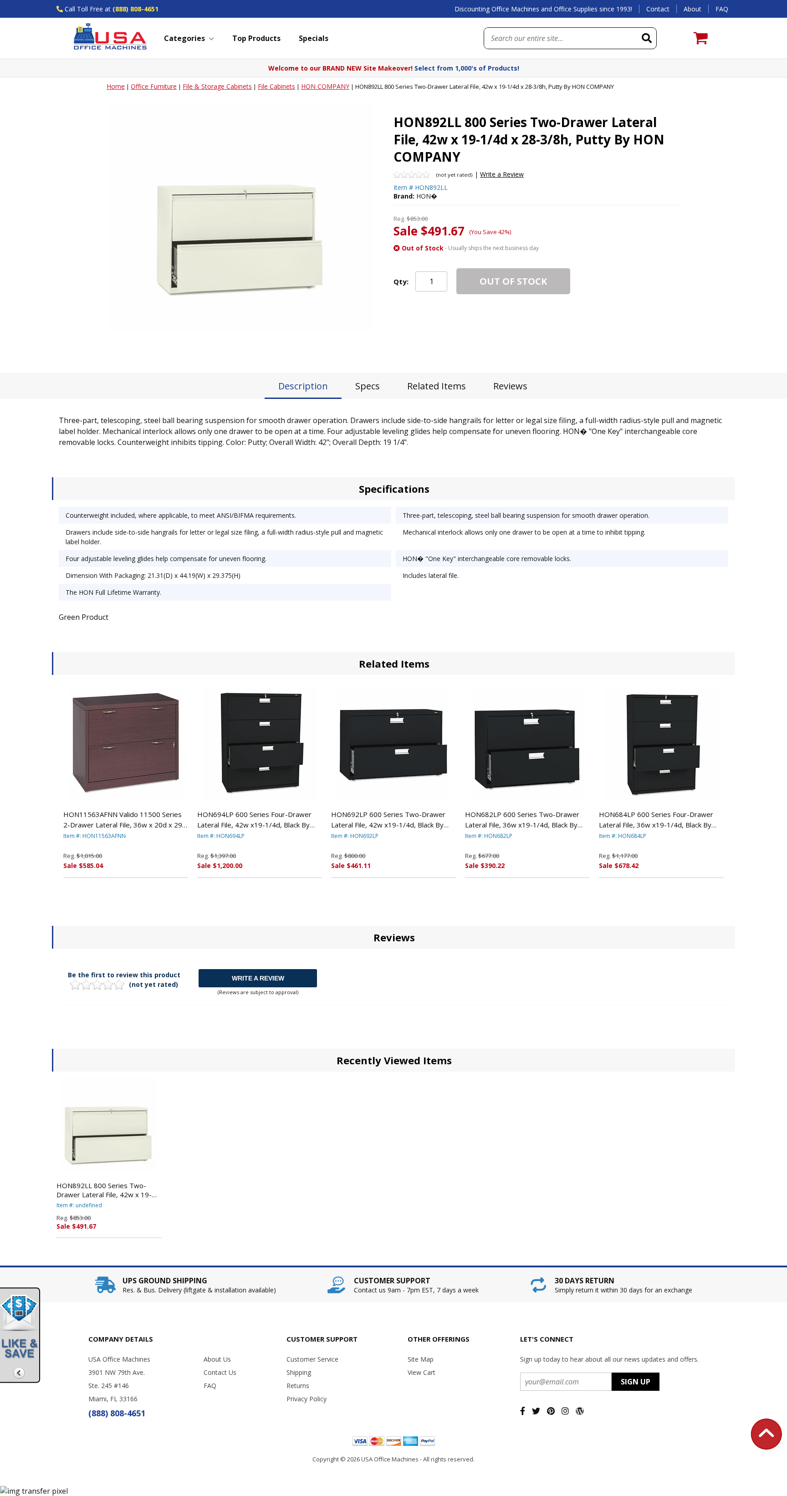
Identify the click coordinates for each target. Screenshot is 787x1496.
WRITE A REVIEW (258, 978)
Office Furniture (154, 86)
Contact (657, 9)
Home (116, 86)
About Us (217, 1359)
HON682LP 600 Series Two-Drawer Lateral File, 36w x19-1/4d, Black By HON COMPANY (522, 820)
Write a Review (502, 174)
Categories (184, 38)
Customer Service (312, 1359)
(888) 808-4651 (135, 9)
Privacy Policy (306, 1398)
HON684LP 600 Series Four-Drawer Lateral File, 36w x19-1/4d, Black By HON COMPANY (656, 820)
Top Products (256, 38)
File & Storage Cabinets (217, 86)
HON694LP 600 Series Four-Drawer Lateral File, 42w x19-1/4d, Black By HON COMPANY (254, 820)
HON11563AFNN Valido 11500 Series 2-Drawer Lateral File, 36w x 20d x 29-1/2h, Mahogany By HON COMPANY (124, 820)
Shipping (298, 1372)
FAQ (721, 9)
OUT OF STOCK (513, 281)
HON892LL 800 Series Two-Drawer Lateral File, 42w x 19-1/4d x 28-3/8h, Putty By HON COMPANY (104, 1190)
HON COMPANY (325, 86)
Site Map (421, 1359)
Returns (297, 1385)
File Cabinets (276, 86)
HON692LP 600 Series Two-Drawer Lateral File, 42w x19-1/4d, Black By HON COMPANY (388, 820)
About (692, 9)
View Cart (421, 1372)
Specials (313, 38)
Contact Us (220, 1372)
